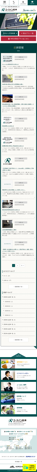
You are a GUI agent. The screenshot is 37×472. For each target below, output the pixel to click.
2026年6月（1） (9, 306)
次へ (22, 265)
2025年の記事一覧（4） (10, 320)
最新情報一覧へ (19, 286)
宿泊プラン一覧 (28, 33)
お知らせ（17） (8, 280)
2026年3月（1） (9, 310)
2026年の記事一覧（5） (10, 297)
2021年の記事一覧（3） (10, 333)
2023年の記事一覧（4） (10, 329)
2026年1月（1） (9, 315)
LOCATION (23, 3)
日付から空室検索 (9, 33)
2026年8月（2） (9, 301)
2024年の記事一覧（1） (10, 324)
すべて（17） (7, 276)
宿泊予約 (32, 3)
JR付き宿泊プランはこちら (19, 39)
